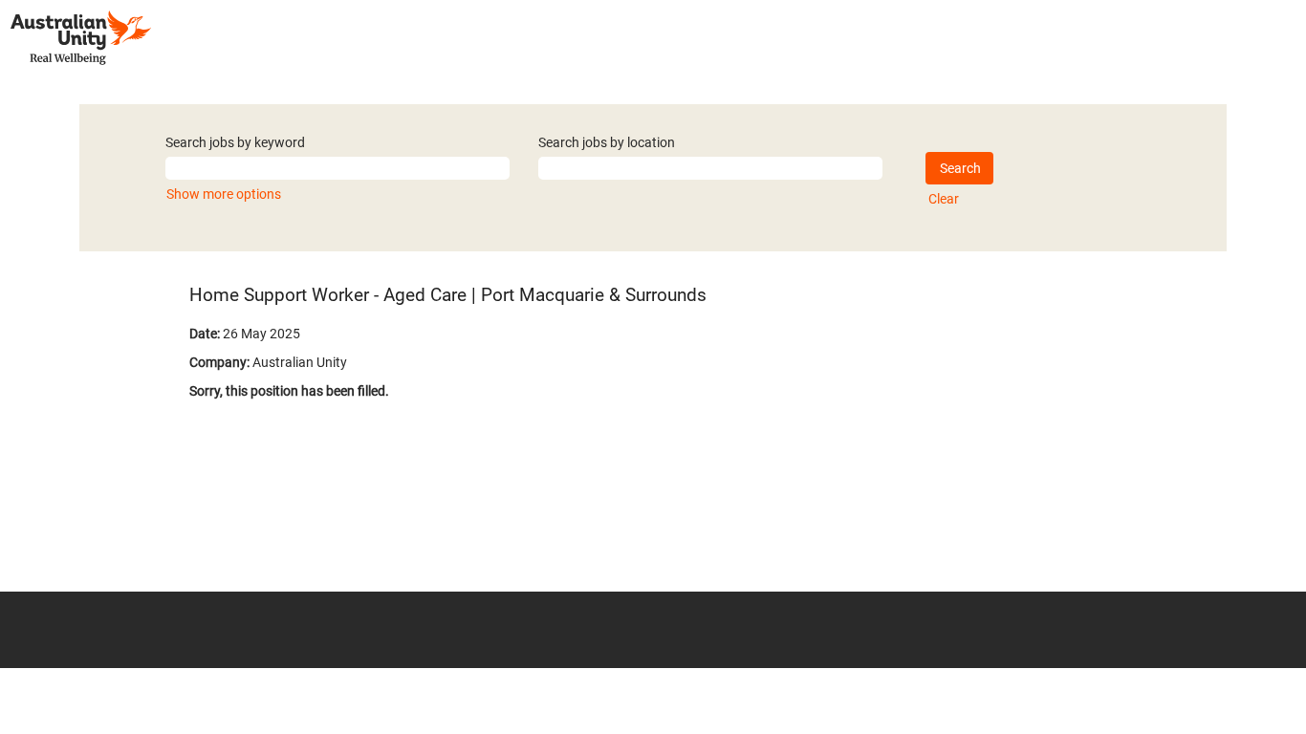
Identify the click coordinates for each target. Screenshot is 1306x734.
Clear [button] (943, 198)
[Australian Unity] (81, 38)
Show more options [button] (223, 194)
